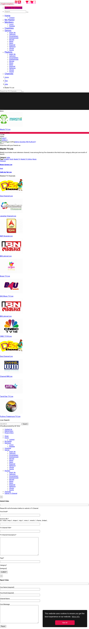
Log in (11, 24)
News (11, 43)
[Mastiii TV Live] (11, 126)
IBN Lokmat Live (6, 256)
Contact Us (8, 429)
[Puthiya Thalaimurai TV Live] (11, 413)
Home (7, 15)
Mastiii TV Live (5, 129)
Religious (12, 46)
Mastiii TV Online (26, 159)
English (6, 159)
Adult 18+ (12, 32)
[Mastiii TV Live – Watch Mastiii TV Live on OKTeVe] (25, 4)
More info (76, 617)
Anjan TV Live (5, 276)
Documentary (13, 36)
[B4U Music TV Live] (11, 293)
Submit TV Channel (11, 493)
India (8, 157)
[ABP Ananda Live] (11, 232)
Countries (9, 28)
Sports (11, 50)
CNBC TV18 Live (6, 336)
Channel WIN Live (6, 376)
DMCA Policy (9, 431)
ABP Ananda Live (6, 236)
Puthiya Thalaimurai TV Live (10, 416)
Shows (11, 48)
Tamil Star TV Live (6, 396)
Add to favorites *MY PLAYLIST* (25, 142)
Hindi (11, 159)
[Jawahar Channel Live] (11, 212)
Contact (11, 18)
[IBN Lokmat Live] (11, 253)
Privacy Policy (9, 433)
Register (12, 26)
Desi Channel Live (6, 196)
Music (11, 41)
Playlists (8, 52)
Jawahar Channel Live (8, 216)
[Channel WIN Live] (11, 373)
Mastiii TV (17, 159)
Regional (12, 45)
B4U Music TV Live (6, 296)
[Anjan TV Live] (11, 273)
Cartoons (12, 34)
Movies (11, 39)
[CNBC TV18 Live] (11, 333)
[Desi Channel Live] (11, 192)
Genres (8, 30)
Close (6, 436)
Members (9, 22)
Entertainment (13, 38)
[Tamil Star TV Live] (11, 393)
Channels (9, 73)
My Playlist (9, 20)
